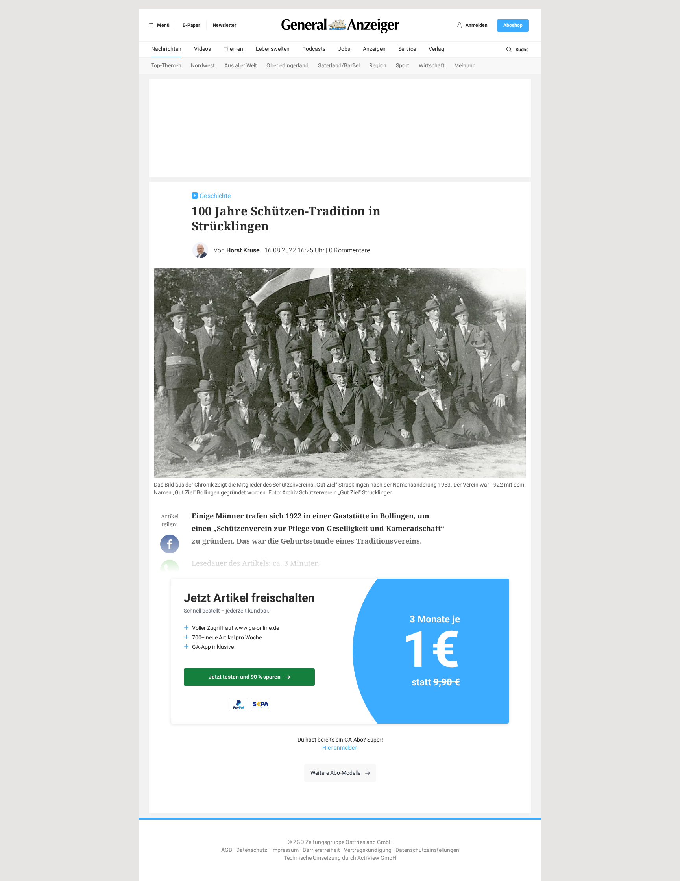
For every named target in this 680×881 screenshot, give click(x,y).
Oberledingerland (287, 65)
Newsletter (224, 25)
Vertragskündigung (368, 850)
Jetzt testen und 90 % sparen (245, 677)
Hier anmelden (340, 748)
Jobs (344, 49)
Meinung (465, 65)
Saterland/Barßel (339, 65)
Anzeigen (374, 49)
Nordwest (203, 65)
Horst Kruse (243, 250)
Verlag (436, 49)
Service (407, 49)
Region (377, 65)
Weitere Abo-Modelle (335, 773)
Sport (402, 65)
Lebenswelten (273, 49)
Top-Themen (166, 65)
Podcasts (313, 49)
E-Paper (191, 25)
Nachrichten (166, 49)
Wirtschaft (432, 65)
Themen (233, 49)
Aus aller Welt (240, 65)
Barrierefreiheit (321, 850)
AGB (226, 850)
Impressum (285, 850)
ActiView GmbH (376, 858)
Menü (163, 25)
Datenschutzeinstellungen (427, 850)
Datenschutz (251, 850)
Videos (202, 49)
